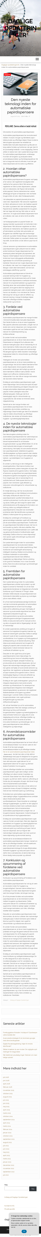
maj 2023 (6, 1152)
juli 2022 (6, 1175)
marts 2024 (7, 1126)
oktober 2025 (7, 1093)
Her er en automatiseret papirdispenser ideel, (19, 752)
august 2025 (7, 1097)
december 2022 (8, 1165)
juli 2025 (6, 1100)
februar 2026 (7, 1087)
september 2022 (8, 1172)
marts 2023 (7, 1159)
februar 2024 (7, 1129)
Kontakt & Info (9, 1206)
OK (24, 1231)
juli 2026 (6, 1077)
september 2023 (8, 1139)
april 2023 (6, 1155)
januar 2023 (7, 1162)
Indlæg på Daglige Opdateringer (19, 1000)
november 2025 (8, 1090)
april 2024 (6, 1123)
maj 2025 (6, 1106)
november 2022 (8, 1168)
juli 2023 (6, 1146)
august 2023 (7, 1142)
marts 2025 (7, 1113)
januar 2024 (7, 1133)
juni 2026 (6, 1080)
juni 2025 (6, 1103)
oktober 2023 (7, 1136)
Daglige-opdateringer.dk (10, 65)
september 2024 (9, 1120)
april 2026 (6, 1084)
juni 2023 (6, 1149)
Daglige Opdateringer (20, 28)
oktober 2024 (8, 1116)
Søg (5, 1185)
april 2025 (6, 1110)
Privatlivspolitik (9, 1209)
